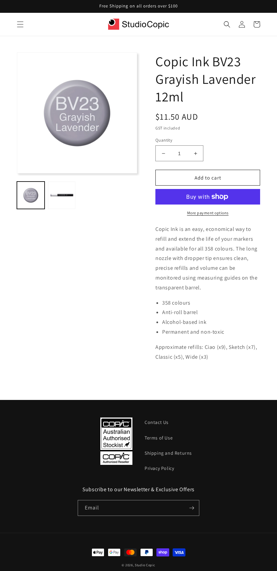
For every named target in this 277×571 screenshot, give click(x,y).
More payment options (208, 212)
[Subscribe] (191, 508)
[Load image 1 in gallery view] (31, 195)
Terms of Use (159, 438)
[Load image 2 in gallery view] (62, 195)
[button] (20, 24)
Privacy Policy (159, 468)
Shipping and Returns (168, 453)
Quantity (163, 140)
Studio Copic (145, 565)
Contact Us (157, 422)
